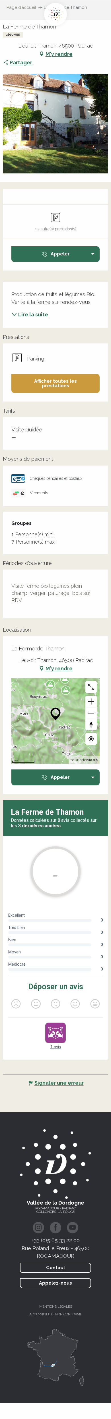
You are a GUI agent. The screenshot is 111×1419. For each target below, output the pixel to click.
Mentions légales (55, 1306)
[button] (55, 383)
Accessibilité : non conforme (55, 1314)
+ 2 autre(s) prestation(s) (55, 229)
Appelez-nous (55, 1283)
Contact (55, 1267)
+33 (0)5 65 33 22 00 (56, 1240)
